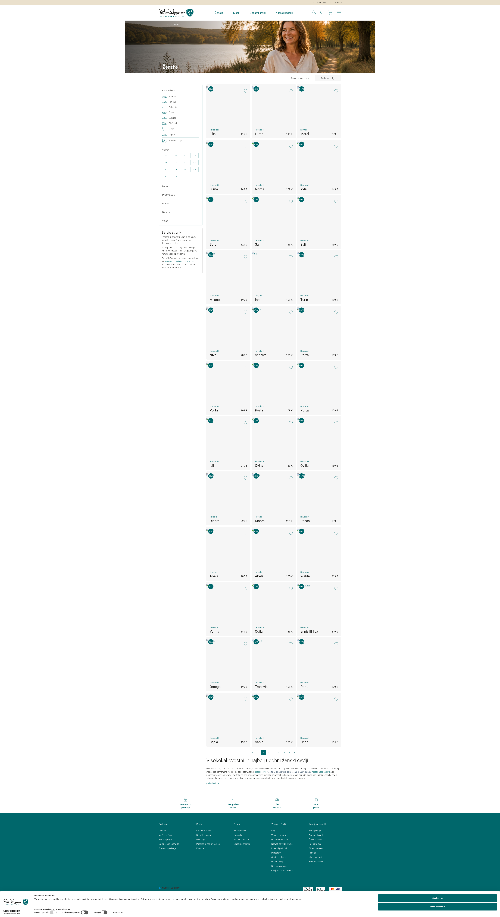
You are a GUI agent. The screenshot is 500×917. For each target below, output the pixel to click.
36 (175, 155)
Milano (215, 300)
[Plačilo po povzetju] (307, 889)
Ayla (303, 189)
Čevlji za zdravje (278, 857)
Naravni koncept (241, 839)
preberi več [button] (211, 783)
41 (185, 162)
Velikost (166, 149)
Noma (259, 189)
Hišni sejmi (201, 839)
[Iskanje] (314, 13)
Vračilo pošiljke (166, 835)
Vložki (165, 220)
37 (185, 155)
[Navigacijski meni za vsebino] (339, 13)
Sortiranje (325, 78)
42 (194, 162)
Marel (304, 134)
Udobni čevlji (277, 861)
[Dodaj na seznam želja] (245, 91)
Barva (165, 186)
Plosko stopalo (316, 848)
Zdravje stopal (315, 830)
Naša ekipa (239, 835)
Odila (259, 631)
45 (185, 169)
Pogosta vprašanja (167, 848)
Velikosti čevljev (278, 835)
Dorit (304, 687)
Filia (213, 134)
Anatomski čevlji (316, 835)
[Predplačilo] (320, 889)
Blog (273, 830)
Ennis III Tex (309, 631)
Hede (304, 742)
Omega (215, 687)
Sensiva (261, 355)
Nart (164, 203)
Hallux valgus (315, 844)
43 (166, 169)
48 (175, 176)
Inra (258, 300)
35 (166, 155)
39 (166, 162)
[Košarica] (330, 13)
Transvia (261, 687)
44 (175, 169)
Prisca (305, 521)
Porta (304, 355)
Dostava (162, 830)
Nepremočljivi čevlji (280, 866)
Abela (214, 576)
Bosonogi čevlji (316, 861)
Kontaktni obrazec (204, 830)
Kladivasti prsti (316, 857)
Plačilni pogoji (165, 839)
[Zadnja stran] (294, 752)
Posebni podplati (279, 848)
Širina (165, 212)
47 (166, 176)
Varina (214, 631)
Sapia (214, 742)
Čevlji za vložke (316, 839)
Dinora (214, 521)
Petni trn (313, 853)
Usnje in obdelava (279, 839)
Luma (259, 134)
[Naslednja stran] (289, 752)
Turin (304, 300)
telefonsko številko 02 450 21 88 (179, 261)
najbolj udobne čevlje (321, 772)
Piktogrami (276, 853)
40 (175, 162)
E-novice (200, 848)
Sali (257, 244)
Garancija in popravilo (169, 844)
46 (194, 169)
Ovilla (259, 466)
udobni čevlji (260, 772)
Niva (213, 355)
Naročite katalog (203, 835)
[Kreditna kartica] (335, 889)
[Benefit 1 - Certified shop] (169, 887)
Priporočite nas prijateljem (208, 844)
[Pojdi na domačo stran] (176, 13)
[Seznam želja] (322, 13)
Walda (305, 576)
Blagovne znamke (242, 844)
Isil (212, 466)
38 (194, 155)
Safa (213, 244)
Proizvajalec (168, 195)
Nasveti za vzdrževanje (281, 844)
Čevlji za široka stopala (282, 870)
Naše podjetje (240, 830)
